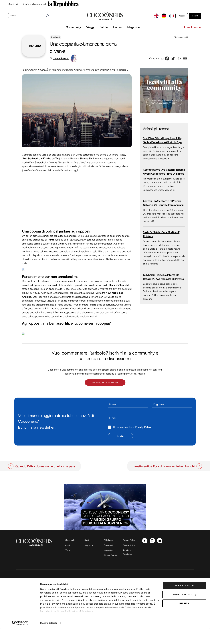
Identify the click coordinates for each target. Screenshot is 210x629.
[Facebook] (167, 58)
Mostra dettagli (48, 623)
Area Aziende (192, 27)
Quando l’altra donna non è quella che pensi (45, 466)
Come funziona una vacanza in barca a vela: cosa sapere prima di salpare (164, 171)
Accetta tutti (184, 585)
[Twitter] (173, 58)
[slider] (105, 527)
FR (171, 16)
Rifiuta (184, 603)
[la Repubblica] (63, 4)
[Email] (185, 58)
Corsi (67, 545)
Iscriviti (195, 16)
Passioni (55, 37)
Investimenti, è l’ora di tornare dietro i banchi (163, 466)
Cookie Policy (129, 545)
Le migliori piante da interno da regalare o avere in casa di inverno (163, 277)
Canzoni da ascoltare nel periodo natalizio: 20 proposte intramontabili (163, 203)
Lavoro (117, 27)
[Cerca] (47, 15)
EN (156, 16)
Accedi (182, 16)
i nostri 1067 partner (58, 589)
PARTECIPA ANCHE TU (105, 382)
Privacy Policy (143, 426)
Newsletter (108, 550)
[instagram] (152, 540)
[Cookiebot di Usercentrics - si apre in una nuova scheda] (19, 623)
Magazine (133, 27)
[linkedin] (159, 540)
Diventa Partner (110, 555)
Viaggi (90, 27)
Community (73, 27)
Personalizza (182, 594)
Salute (104, 27)
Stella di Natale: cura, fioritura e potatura (161, 234)
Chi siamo (108, 540)
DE (164, 16)
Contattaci (108, 545)
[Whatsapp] (179, 58)
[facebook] (145, 540)
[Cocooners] (105, 16)
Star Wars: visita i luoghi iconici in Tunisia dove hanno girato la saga (162, 140)
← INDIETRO (33, 45)
